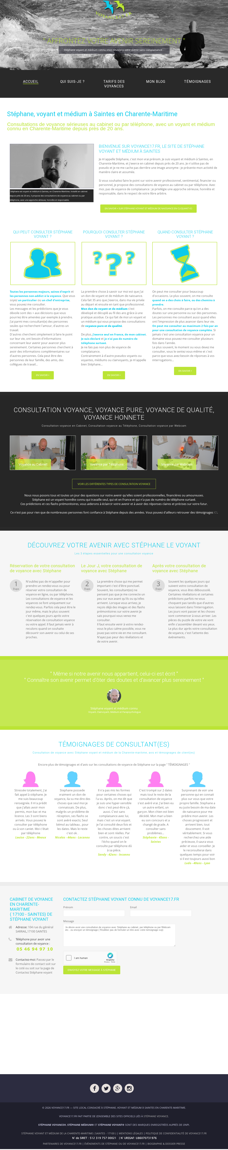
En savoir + (42, 375)
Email (133, 907)
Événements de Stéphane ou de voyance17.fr (114, 1143)
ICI (215, 512)
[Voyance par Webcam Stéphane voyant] (185, 453)
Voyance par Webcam (177, 464)
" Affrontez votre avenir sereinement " (114, 41)
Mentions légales (131, 1133)
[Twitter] (106, 1089)
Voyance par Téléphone (107, 464)
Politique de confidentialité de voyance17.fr (176, 1133)
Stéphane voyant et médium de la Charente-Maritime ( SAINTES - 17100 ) (68, 1133)
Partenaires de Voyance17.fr (62, 1143)
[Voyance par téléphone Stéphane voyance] (114, 453)
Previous (5, 819)
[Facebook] (94, 1089)
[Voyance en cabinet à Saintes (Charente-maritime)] (43, 453)
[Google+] (117, 1089)
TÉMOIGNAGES (178, 765)
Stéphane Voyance (156, 1116)
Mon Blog (155, 81)
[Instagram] (129, 1089)
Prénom (66, 907)
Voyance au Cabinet (33, 464)
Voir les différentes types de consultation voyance (114, 484)
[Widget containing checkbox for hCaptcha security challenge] (90, 958)
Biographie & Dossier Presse (166, 1143)
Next (222, 819)
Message (68, 921)
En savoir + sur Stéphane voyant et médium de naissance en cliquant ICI (148, 208)
